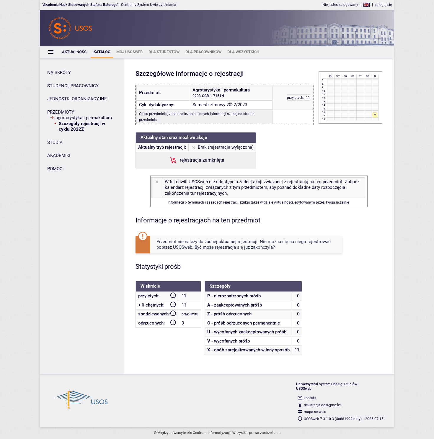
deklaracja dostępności (322, 405)
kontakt (310, 398)
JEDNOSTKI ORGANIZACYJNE (77, 98)
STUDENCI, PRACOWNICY (73, 86)
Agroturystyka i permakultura (84, 117)
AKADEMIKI (58, 155)
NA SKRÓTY (59, 72)
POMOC (55, 168)
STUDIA (55, 142)
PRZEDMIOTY (60, 112)
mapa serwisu (315, 412)
